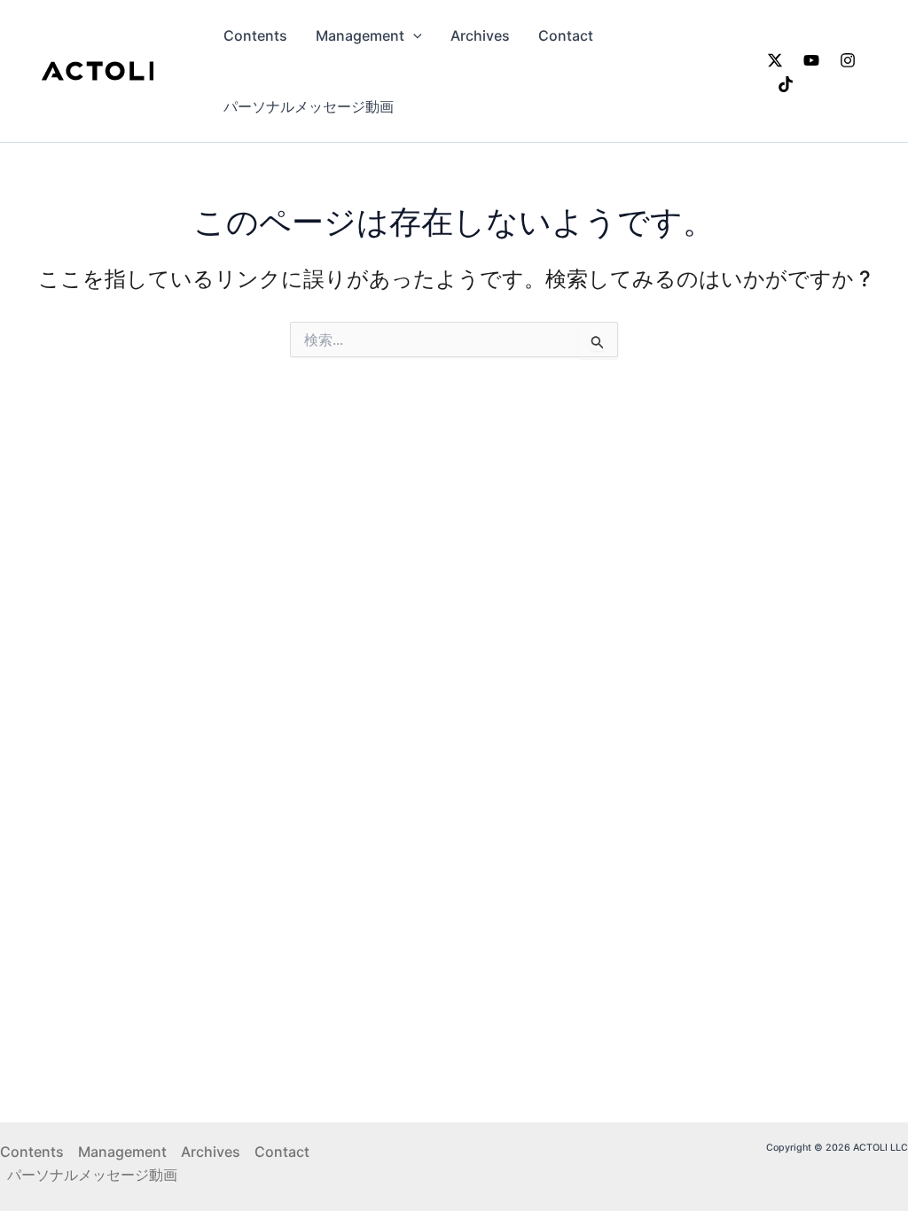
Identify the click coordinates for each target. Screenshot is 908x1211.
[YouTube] (811, 60)
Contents (255, 35)
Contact (565, 35)
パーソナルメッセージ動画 (308, 106)
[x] (775, 60)
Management (360, 35)
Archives (480, 35)
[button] (413, 35)
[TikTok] (786, 84)
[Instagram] (848, 60)
